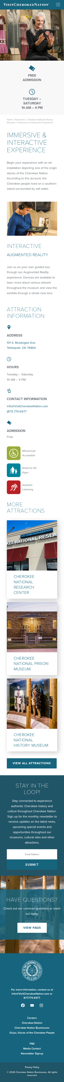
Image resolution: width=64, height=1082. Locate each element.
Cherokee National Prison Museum (31, 663)
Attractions (20, 119)
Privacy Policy (32, 1067)
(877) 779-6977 (16, 411)
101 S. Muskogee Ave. (21, 342)
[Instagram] (41, 1005)
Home (10, 119)
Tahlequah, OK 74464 (21, 348)
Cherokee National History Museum (31, 740)
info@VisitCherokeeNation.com (27, 406)
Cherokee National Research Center (24, 584)
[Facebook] (23, 1005)
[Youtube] (32, 1005)
